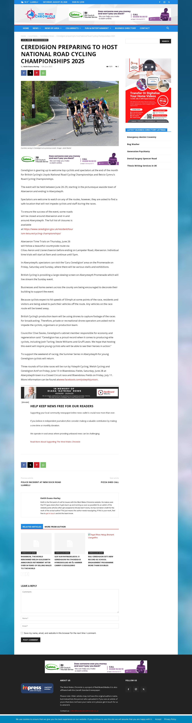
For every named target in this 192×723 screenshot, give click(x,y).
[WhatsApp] (43, 73)
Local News (33, 36)
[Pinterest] (36, 73)
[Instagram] (164, 2)
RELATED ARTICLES (32, 526)
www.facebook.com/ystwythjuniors (78, 379)
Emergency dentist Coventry (141, 137)
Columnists (72, 28)
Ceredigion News (47, 36)
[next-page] (27, 574)
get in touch (50, 513)
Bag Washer (133, 144)
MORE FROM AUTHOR (55, 526)
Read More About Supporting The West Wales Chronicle (55, 441)
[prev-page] (22, 574)
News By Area (52, 28)
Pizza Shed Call (110, 482)
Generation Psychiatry (138, 151)
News (36, 28)
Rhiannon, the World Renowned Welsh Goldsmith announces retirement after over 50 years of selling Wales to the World (36, 562)
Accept (158, 719)
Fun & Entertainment (97, 28)
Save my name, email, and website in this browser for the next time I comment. (60, 633)
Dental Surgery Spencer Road (142, 158)
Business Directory (125, 28)
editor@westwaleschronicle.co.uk (84, 711)
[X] (169, 2)
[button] (167, 28)
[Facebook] (160, 2)
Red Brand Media (102, 687)
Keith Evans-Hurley (31, 66)
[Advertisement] (98, 227)
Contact (145, 28)
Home (26, 28)
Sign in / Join (78, 2)
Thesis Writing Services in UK (142, 165)
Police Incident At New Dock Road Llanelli (41, 483)
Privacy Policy (170, 719)
